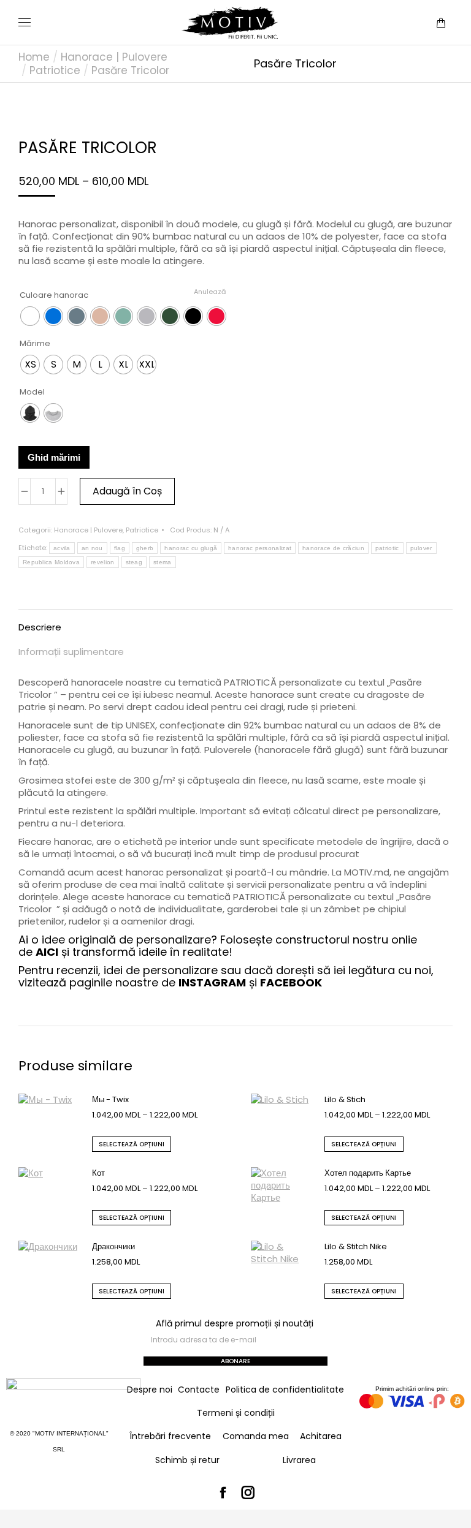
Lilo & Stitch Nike (355, 1246)
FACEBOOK (291, 982)
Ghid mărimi (54, 457)
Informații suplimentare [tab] (71, 651)
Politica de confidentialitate (285, 1389)
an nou (92, 548)
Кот (98, 1173)
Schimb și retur (187, 1460)
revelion (102, 562)
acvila (62, 548)
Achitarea (321, 1436)
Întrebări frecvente (170, 1436)
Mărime (35, 343)
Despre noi (149, 1389)
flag (119, 548)
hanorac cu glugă (190, 548)
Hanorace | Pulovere (88, 530)
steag (134, 562)
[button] (181, 10)
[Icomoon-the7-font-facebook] (223, 1493)
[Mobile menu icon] (24, 22)
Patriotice (142, 530)
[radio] (30, 316)
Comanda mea (256, 1436)
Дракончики (113, 1246)
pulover (421, 548)
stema (162, 562)
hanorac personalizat (259, 548)
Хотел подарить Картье (367, 1173)
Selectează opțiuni (131, 1144)
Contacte (199, 1389)
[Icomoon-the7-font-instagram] (248, 1493)
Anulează (210, 292)
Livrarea (299, 1460)
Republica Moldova (51, 562)
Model (32, 392)
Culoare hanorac (54, 295)
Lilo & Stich (345, 1099)
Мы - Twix (110, 1099)
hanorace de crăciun (333, 548)
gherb (145, 548)
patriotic (387, 548)
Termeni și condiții (236, 1413)
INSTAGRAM (212, 982)
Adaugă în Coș (127, 491)
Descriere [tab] (39, 627)
